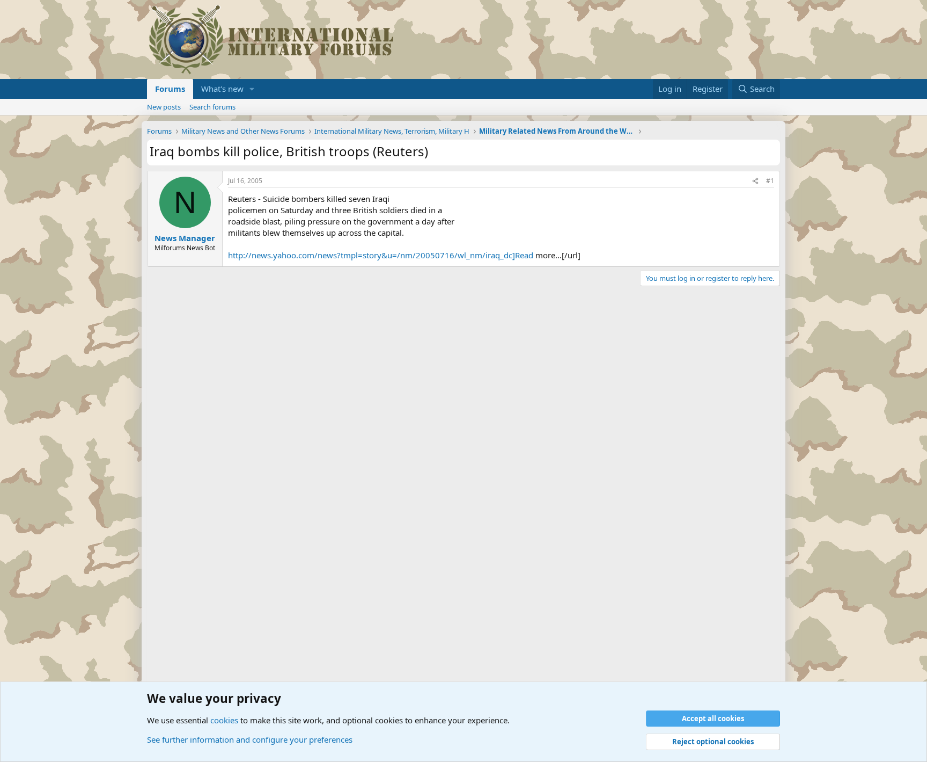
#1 (770, 180)
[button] (252, 89)
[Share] (755, 181)
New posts (164, 107)
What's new (222, 88)
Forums (170, 88)
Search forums (212, 107)
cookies (224, 720)
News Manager (184, 238)
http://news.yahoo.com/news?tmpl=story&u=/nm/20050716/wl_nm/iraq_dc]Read (380, 255)
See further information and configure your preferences (249, 739)
